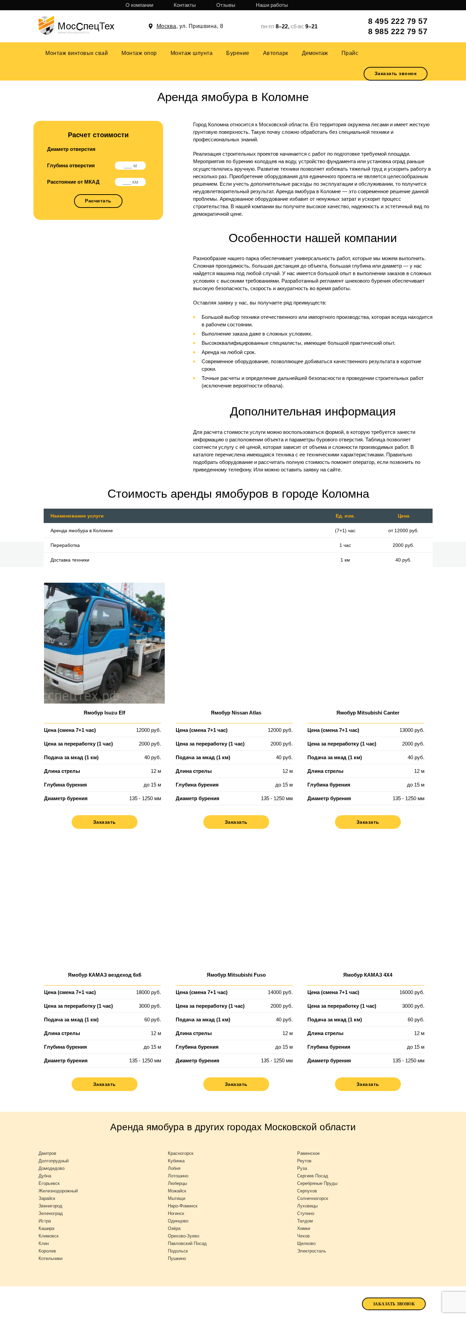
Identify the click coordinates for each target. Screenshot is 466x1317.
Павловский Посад (187, 1243)
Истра (45, 1220)
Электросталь (311, 1251)
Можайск (177, 1190)
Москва (166, 26)
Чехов (303, 1235)
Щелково (306, 1243)
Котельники (50, 1258)
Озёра (174, 1228)
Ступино (305, 1213)
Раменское (308, 1153)
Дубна (45, 1175)
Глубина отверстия (71, 165)
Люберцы (177, 1183)
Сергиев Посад (312, 1175)
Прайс (350, 53)
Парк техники (225, 1303)
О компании (139, 5)
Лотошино (178, 1175)
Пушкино (177, 1258)
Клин (44, 1243)
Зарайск (47, 1198)
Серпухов (307, 1190)
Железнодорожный (58, 1190)
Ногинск (176, 1213)
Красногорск (180, 1153)
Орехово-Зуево (183, 1235)
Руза (302, 1168)
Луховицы (307, 1205)
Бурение (237, 53)
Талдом (305, 1220)
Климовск (49, 1235)
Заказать (104, 822)
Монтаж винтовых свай (76, 53)
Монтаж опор (139, 53)
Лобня (174, 1168)
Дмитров (47, 1153)
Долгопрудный (54, 1160)
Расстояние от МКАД (73, 182)
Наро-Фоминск (183, 1205)
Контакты (185, 5)
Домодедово (51, 1168)
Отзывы (225, 5)
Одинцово (178, 1220)
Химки (303, 1228)
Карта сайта (25, 1303)
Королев (47, 1251)
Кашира (46, 1228)
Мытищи (176, 1198)
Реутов (304, 1160)
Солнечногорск (312, 1198)
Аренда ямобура (279, 1302)
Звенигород (50, 1205)
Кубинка (176, 1160)
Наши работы (272, 5)
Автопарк (275, 53)
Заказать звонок (396, 73)
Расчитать (98, 200)
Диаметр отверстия (71, 149)
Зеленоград (51, 1213)
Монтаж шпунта (192, 53)
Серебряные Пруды (317, 1183)
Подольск (178, 1251)
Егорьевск (49, 1183)
